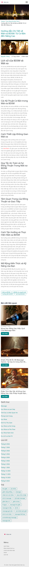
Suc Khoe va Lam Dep (8, 409)
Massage (4, 406)
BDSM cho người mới (20, 292)
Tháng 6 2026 (5, 451)
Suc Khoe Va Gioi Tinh (12, 21)
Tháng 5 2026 (5, 454)
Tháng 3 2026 (5, 461)
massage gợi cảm (7, 511)
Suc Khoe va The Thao (8, 429)
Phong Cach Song (6, 416)
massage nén (6, 520)
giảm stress (16, 501)
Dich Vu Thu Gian (6, 423)
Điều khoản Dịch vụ (9, 548)
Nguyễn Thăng (5, 56)
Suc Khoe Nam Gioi (7, 433)
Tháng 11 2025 (5, 474)
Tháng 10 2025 (5, 477)
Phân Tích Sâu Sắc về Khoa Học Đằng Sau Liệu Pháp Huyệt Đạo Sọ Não (13, 392)
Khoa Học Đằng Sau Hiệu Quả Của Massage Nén (13, 329)
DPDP (5, 552)
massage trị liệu (7, 508)
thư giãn (4, 489)
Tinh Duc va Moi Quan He (9, 413)
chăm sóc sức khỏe (8, 495)
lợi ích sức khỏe (6, 514)
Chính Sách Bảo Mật (9, 550)
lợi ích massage (6, 498)
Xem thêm (5, 333)
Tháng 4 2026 (5, 457)
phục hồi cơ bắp (21, 495)
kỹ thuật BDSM (20, 294)
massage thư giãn (15, 504)
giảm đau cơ (6, 501)
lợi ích (16, 508)
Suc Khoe (4, 419)
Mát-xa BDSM (6, 292)
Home (3, 21)
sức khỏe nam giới (21, 511)
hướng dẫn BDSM (7, 294)
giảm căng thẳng (7, 492)
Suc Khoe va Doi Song (8, 426)
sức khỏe (13, 489)
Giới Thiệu (6, 546)
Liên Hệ (6, 554)
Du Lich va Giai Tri (7, 436)
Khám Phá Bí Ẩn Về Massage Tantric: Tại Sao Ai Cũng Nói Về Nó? (13, 361)
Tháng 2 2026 (5, 464)
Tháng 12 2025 (5, 471)
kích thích (6, 148)
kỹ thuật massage (20, 498)
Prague (4, 504)
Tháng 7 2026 (5, 447)
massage (18, 492)
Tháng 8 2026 (5, 444)
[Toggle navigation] (27, 2)
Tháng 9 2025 (5, 481)
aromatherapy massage (9, 517)
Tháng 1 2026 (5, 467)
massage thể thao (20, 514)
